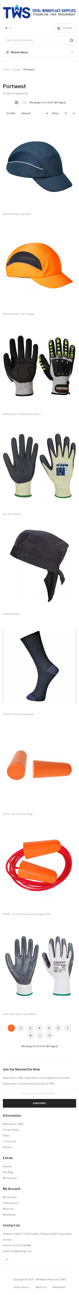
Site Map (8, 1172)
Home (6, 69)
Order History (11, 1202)
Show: (55, 113)
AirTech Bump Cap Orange (19, 313)
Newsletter (9, 1214)
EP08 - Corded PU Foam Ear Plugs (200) (27, 914)
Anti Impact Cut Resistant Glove (22, 414)
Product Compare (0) (15, 93)
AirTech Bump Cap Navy (17, 213)
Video (6, 1135)
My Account (10, 1177)
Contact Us (9, 1141)
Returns (7, 1147)
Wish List (8, 1208)
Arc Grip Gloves (12, 513)
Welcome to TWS (13, 1124)
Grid (16, 102)
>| (49, 1035)
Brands (7, 1166)
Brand (16, 69)
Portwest (29, 69)
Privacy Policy (11, 1129)
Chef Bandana (11, 613)
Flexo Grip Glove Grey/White (20, 1014)
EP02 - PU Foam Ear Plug (18, 814)
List (24, 102)
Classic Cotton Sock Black (18, 714)
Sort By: (11, 113)
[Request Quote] (69, 129)
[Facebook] (7, 1260)
